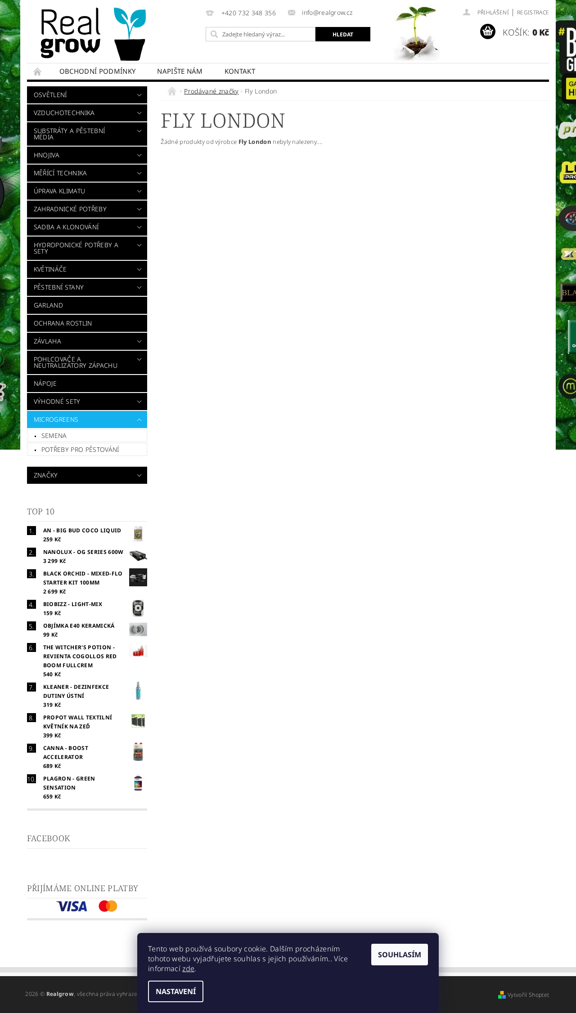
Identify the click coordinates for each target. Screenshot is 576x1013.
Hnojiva (46, 155)
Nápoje (45, 383)
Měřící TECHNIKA (60, 173)
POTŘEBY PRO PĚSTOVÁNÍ (80, 449)
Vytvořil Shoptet (528, 995)
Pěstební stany (59, 287)
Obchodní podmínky (97, 71)
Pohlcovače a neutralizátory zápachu (75, 362)
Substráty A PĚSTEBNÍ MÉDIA (69, 133)
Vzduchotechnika (64, 112)
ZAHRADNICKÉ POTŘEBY (70, 209)
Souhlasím (399, 954)
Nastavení (176, 991)
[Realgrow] (95, 34)
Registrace (533, 12)
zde (188, 968)
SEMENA (54, 435)
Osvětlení (50, 94)
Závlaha (47, 341)
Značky (46, 475)
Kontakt (240, 71)
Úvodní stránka (38, 71)
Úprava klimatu (59, 191)
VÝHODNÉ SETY (57, 401)
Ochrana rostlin (63, 323)
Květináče (50, 269)
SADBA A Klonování (66, 227)
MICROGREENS (56, 419)
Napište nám (180, 71)
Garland (48, 305)
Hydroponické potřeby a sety (76, 248)
